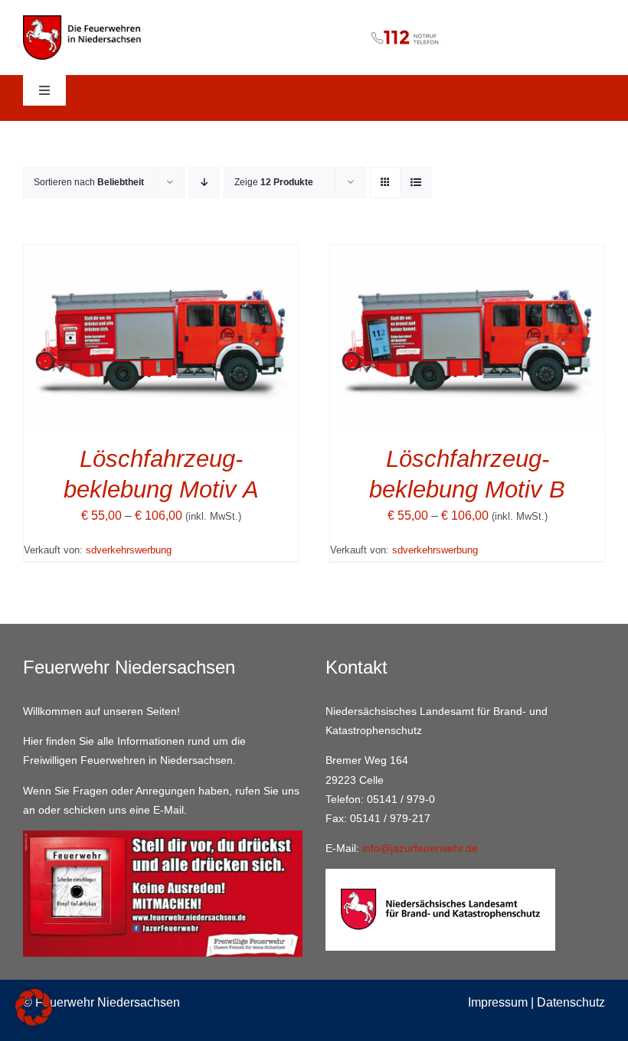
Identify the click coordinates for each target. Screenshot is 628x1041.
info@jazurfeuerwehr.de (420, 848)
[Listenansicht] (415, 182)
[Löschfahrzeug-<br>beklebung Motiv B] (467, 255)
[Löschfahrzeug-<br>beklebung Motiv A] (161, 255)
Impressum (498, 1002)
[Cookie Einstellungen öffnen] (33, 1021)
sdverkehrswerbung (129, 550)
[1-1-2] (314, 25)
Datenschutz (571, 1002)
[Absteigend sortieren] (204, 182)
